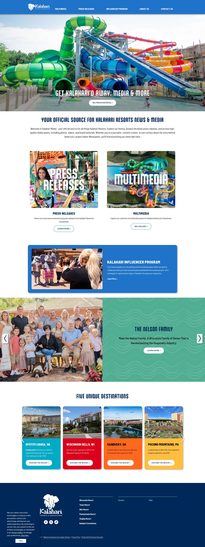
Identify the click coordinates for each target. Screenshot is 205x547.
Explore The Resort (38, 463)
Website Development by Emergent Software (57, 537)
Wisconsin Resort (86, 500)
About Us (144, 9)
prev (5, 338)
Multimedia (60, 9)
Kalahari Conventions (87, 523)
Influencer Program (116, 9)
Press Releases (86, 9)
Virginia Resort (85, 518)
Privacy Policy (17, 532)
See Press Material (102, 103)
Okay (21, 541)
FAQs (151, 500)
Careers (121, 500)
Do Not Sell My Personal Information (92, 537)
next (200, 338)
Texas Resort (84, 505)
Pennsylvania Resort (87, 514)
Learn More (63, 229)
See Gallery (141, 226)
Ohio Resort (84, 509)
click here (24, 535)
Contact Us (167, 9)
